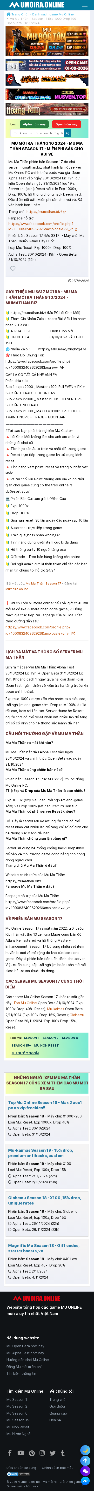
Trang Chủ (19, 14)
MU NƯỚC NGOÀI (25, 1053)
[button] (84, 5)
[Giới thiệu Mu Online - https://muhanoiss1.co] (47, 110)
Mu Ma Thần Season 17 (43, 583)
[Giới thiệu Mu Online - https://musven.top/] (47, 100)
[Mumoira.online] (37, 5)
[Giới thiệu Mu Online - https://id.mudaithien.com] (47, 71)
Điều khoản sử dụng (21, 1468)
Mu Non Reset (18, 1427)
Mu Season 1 (17, 1399)
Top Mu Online (25, 1003)
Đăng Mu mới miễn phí (24, 1367)
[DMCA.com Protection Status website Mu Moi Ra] (19, 1474)
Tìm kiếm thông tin (21, 1373)
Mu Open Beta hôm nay (25, 1346)
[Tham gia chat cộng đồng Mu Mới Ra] (85, 1471)
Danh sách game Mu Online (53, 14)
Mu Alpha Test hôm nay (25, 1353)
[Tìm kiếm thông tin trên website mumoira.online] (67, 133)
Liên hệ (55, 1420)
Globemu (77, 1015)
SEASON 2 (51, 1038)
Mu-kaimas (55, 1009)
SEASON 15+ (21, 1045)
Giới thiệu (57, 1406)
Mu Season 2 (17, 1406)
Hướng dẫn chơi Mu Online (28, 1360)
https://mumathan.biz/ (44, 212)
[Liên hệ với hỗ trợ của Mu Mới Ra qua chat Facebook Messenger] (85, 1481)
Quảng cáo (58, 1413)
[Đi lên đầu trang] (85, 1461)
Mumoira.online (17, 589)
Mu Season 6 (17, 1413)
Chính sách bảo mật (57, 1468)
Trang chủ (57, 1399)
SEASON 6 (70, 1038)
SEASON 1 (31, 1038)
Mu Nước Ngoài (19, 1434)
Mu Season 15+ (19, 1420)
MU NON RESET (46, 1045)
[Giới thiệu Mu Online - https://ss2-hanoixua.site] (47, 85)
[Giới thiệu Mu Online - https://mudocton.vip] (47, 56)
